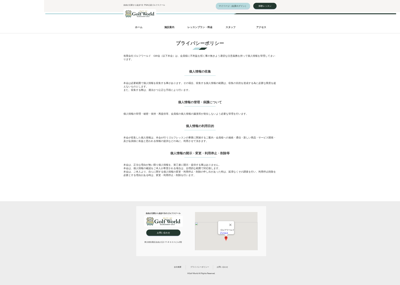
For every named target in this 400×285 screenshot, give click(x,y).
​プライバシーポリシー (199, 267)
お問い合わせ (222, 267)
